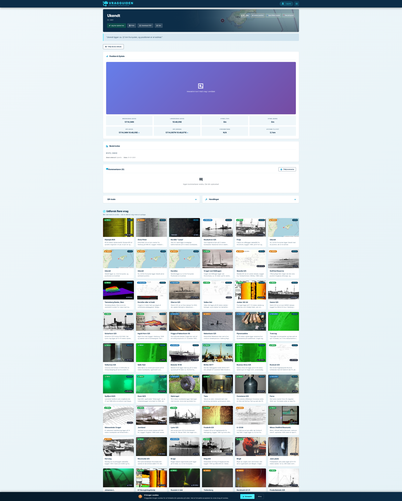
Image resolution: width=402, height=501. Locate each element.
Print (132, 25)
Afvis (260, 496)
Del (160, 25)
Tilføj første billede (115, 47)
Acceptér (248, 496)
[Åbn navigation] (296, 3)
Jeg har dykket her (117, 25)
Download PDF (146, 25)
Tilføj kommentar (288, 169)
